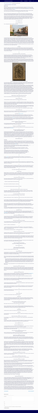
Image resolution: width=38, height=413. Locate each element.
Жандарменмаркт (6, 212)
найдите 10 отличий (21, 113)
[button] (33, 1)
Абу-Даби (15, 8)
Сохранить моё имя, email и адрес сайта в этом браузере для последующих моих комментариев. (13, 406)
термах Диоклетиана (31, 273)
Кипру (13, 117)
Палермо (7, 156)
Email (4, 403)
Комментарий (5, 396)
